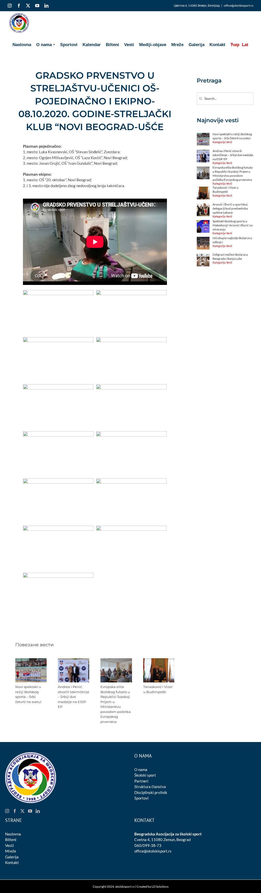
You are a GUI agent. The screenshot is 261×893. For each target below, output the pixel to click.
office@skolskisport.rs (238, 5)
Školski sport (145, 775)
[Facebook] (15, 811)
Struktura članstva (150, 786)
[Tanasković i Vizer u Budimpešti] (159, 660)
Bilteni (10, 839)
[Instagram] (7, 811)
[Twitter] (22, 811)
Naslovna (13, 834)
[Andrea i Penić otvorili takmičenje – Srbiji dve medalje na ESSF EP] (73, 660)
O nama (140, 769)
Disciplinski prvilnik (150, 792)
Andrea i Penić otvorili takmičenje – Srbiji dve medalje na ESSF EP (73, 697)
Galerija (12, 857)
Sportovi (141, 798)
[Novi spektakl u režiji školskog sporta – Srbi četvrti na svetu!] (31, 660)
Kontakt (12, 862)
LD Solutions (160, 886)
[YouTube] (30, 811)
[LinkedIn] (38, 811)
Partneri (141, 781)
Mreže (10, 851)
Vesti (9, 845)
